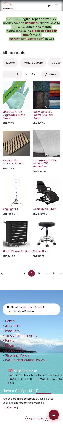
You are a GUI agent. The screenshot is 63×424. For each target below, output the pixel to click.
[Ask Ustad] (54, 415)
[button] (31, 74)
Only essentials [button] (36, 418)
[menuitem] (10, 62)
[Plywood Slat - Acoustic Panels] (16, 143)
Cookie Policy (10, 407)
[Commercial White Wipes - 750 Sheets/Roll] (46, 143)
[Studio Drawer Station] (16, 234)
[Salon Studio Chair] (46, 192)
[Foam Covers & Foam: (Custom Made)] (46, 95)
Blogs (8, 345)
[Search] (17, 74)
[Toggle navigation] (56, 6)
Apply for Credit (32, 307)
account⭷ (31, 23)
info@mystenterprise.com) (26, 38)
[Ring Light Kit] (16, 192)
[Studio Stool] (46, 234)
